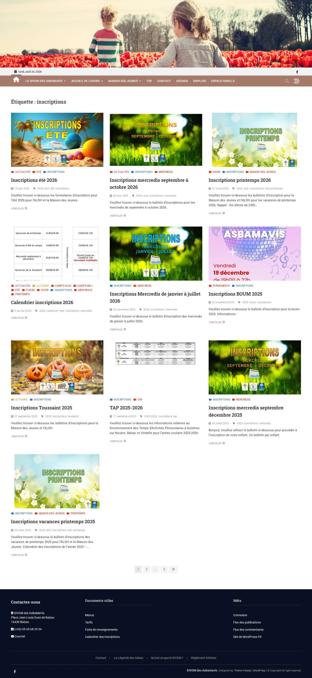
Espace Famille (223, 81)
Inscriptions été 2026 (34, 180)
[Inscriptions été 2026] (57, 140)
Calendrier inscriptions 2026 (42, 302)
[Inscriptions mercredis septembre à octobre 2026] (156, 140)
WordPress (259, 670)
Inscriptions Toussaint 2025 (41, 408)
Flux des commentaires (248, 629)
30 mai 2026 (120, 195)
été (52, 188)
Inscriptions (56, 172)
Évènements (221, 285)
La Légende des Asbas (128, 658)
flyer (61, 310)
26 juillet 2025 (220, 423)
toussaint (73, 416)
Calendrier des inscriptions (102, 637)
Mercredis (166, 172)
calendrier (52, 310)
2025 (245, 302)
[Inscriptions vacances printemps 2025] (57, 481)
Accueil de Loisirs (85, 81)
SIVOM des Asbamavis (202, 670)
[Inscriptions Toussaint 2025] (57, 367)
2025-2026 (150, 416)
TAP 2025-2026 (126, 408)
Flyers (30, 290)
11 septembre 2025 (124, 416)
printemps (276, 188)
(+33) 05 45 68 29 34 (28, 629)
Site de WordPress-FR (247, 637)
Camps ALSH (63, 285)
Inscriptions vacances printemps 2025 (53, 521)
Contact (164, 81)
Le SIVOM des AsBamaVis (44, 81)
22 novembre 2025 (124, 309)
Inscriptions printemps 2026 (240, 180)
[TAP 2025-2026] (156, 367)
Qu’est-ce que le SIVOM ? (167, 658)
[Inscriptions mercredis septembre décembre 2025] (255, 367)
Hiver (216, 172)
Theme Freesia (242, 670)
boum (252, 302)
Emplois (199, 81)
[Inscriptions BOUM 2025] (255, 254)
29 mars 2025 (22, 530)
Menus (89, 615)
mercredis (170, 195)
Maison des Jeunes (123, 81)
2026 (40, 188)
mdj (267, 188)
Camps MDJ (85, 285)
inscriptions (62, 188)
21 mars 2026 (220, 188)
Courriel (19, 636)
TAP (149, 81)
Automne (43, 285)
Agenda (182, 81)
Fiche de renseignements (101, 629)
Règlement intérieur (203, 658)
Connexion (240, 615)
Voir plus (18, 208)
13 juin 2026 (21, 188)
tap (175, 416)
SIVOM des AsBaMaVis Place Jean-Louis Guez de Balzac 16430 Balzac (32, 617)
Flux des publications (247, 622)
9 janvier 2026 (22, 310)
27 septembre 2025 (25, 416)
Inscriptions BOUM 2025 (235, 294)
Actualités (22, 172)
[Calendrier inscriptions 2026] (57, 254)
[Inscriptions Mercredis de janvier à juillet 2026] (156, 254)
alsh (47, 188)
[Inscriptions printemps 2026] (255, 140)
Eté (39, 172)
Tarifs (89, 622)
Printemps (22, 294)
